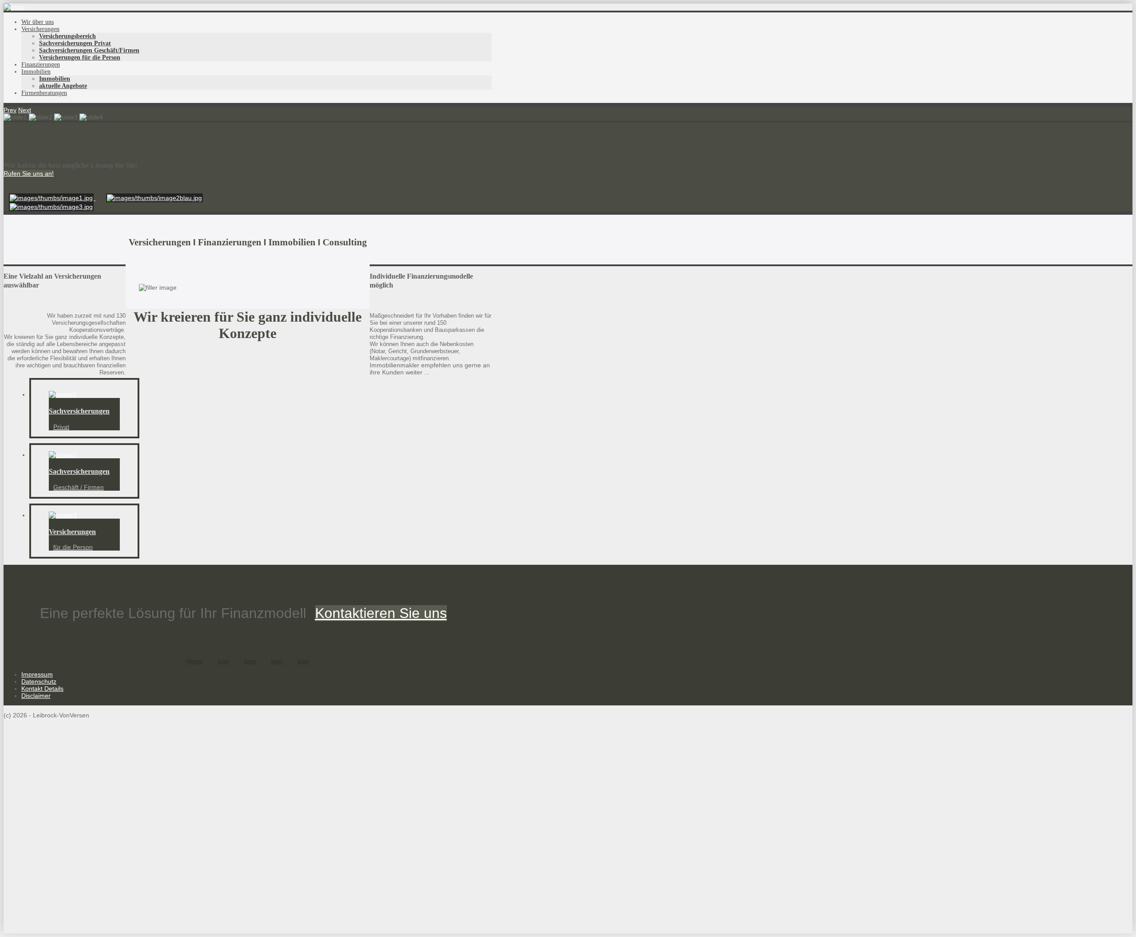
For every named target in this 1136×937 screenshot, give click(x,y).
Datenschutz (38, 681)
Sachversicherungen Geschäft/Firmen (89, 50)
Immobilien (36, 71)
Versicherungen (40, 29)
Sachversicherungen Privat (75, 43)
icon (223, 661)
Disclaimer (36, 695)
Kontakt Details (42, 688)
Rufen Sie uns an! (29, 173)
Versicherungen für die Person (79, 57)
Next (24, 110)
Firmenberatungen (44, 93)
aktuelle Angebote (63, 86)
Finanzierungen (40, 64)
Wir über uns (37, 22)
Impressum (37, 674)
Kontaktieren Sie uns (381, 613)
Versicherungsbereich (67, 36)
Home (194, 661)
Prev (10, 110)
